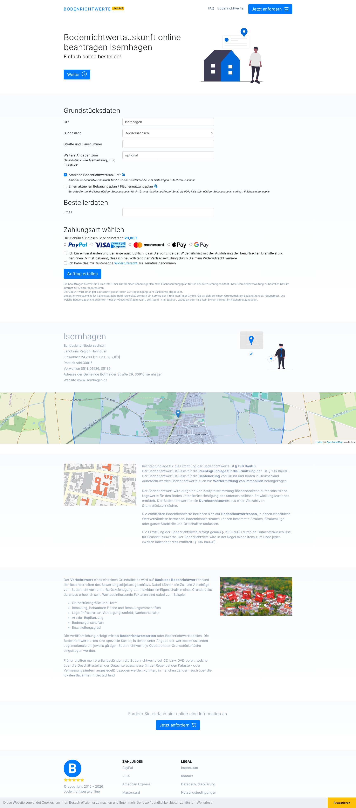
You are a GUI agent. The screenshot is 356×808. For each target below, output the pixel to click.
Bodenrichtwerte (87, 9)
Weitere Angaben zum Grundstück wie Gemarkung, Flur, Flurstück (89, 160)
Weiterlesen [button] (205, 802)
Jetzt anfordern (267, 9)
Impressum (189, 768)
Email (68, 212)
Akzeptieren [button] (342, 802)
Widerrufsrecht (125, 263)
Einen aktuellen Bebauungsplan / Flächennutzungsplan (111, 186)
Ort (66, 122)
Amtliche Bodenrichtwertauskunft (95, 175)
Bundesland (73, 133)
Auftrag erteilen (82, 273)
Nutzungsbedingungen (198, 792)
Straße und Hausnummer (83, 144)
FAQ (211, 8)
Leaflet (319, 442)
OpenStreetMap (334, 442)
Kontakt (187, 776)
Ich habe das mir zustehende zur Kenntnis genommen (122, 263)
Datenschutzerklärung (198, 784)
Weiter (74, 74)
